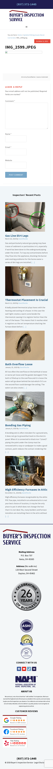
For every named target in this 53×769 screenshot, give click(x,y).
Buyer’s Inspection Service (22, 762)
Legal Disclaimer (41, 762)
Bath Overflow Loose (18, 364)
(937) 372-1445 (26, 4)
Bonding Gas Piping (18, 425)
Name (8, 134)
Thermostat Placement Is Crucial (26, 300)
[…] (33, 262)
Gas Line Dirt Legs (16, 236)
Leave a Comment (42, 77)
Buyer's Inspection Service (26, 16)
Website (8, 160)
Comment (10, 101)
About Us (26, 691)
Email (8, 147)
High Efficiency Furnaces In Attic (26, 489)
